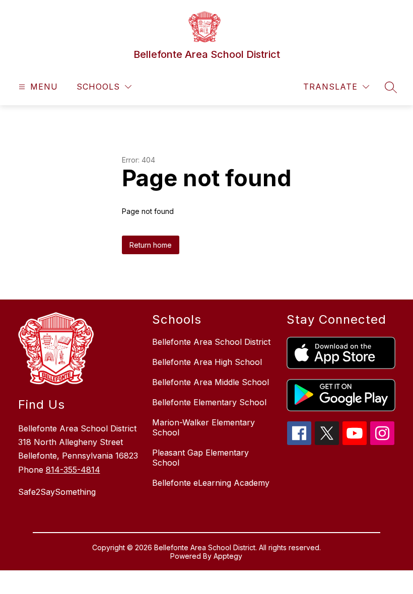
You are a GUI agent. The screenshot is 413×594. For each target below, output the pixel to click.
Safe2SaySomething (57, 492)
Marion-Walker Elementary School (203, 427)
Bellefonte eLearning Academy (210, 483)
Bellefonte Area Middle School (210, 382)
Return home (150, 245)
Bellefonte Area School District (211, 342)
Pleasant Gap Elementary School (200, 458)
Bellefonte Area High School (207, 362)
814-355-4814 (73, 470)
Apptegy (228, 556)
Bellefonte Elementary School (209, 402)
